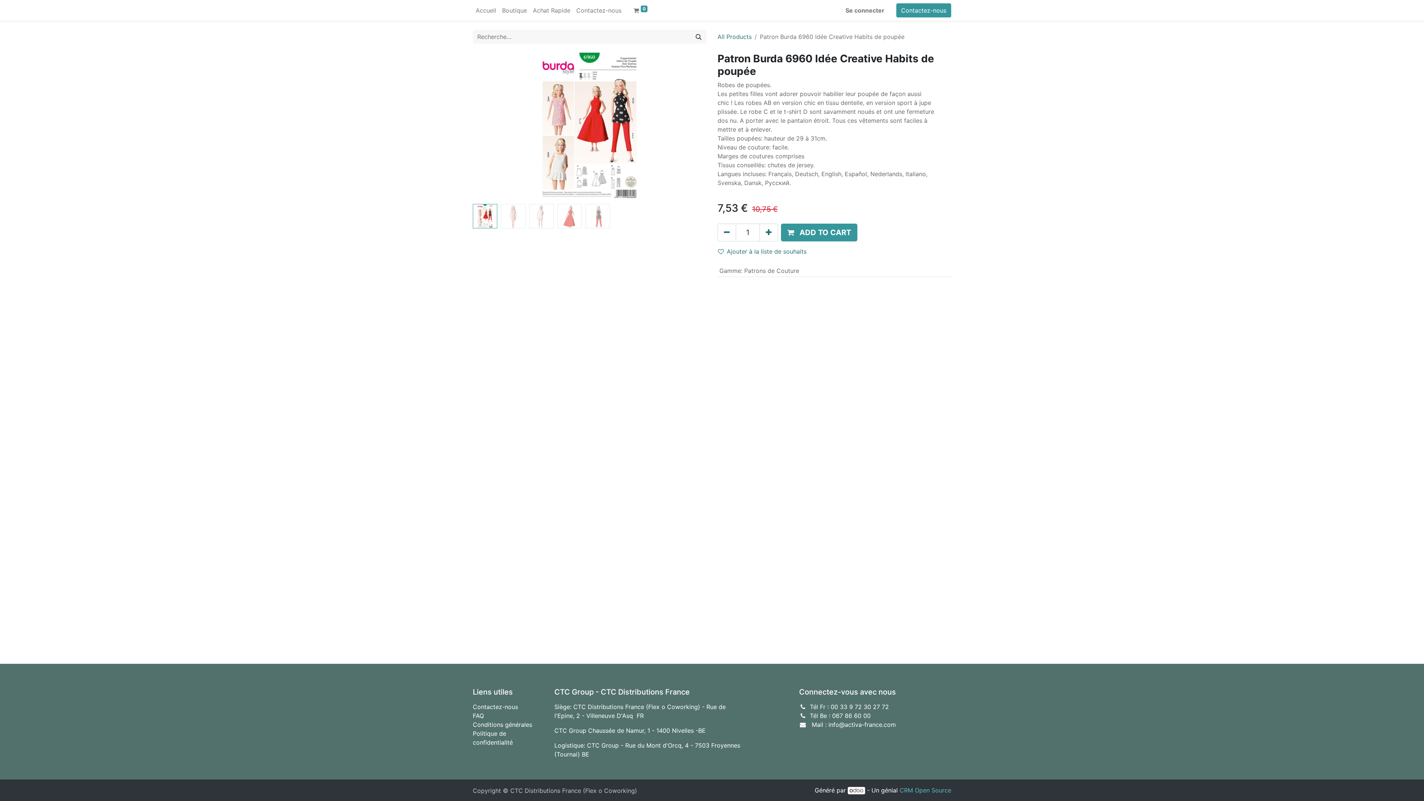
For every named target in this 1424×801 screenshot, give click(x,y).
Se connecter (865, 10)
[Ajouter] (768, 232)
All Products (735, 36)
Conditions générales (502, 724)
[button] (490, 127)
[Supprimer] (727, 232)
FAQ (478, 715)
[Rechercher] (698, 37)
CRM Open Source (925, 790)
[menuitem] (486, 10)
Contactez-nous (923, 10)
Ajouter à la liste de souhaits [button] (767, 251)
